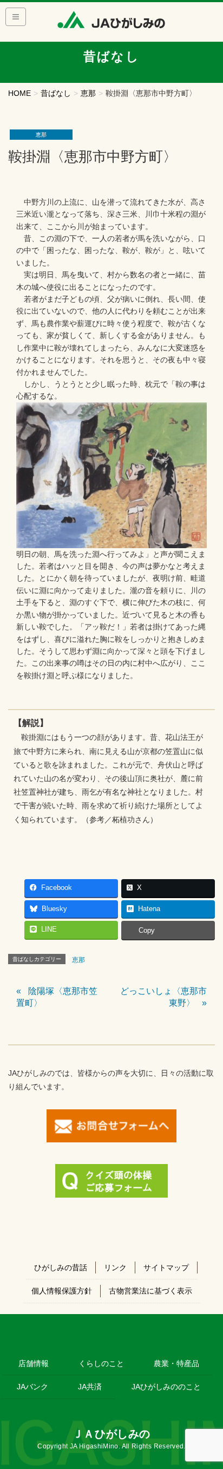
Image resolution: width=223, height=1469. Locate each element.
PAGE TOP (207, 1415)
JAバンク (32, 1386)
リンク (115, 1267)
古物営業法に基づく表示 (150, 1290)
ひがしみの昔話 (60, 1267)
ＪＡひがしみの (111, 1434)
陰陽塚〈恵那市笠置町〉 (56, 996)
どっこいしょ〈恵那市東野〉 (163, 996)
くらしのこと (101, 1363)
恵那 (41, 135)
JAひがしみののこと (166, 1386)
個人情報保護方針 (61, 1290)
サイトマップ (166, 1267)
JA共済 (90, 1386)
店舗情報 (33, 1363)
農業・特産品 (176, 1363)
